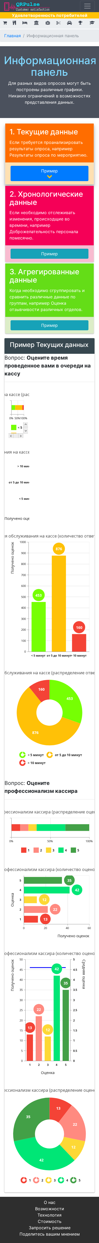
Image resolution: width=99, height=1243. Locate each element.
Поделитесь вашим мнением (50, 1234)
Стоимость (50, 1221)
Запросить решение (49, 1227)
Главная (12, 35)
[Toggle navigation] (87, 6)
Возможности (49, 1208)
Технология (49, 1215)
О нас (49, 1202)
